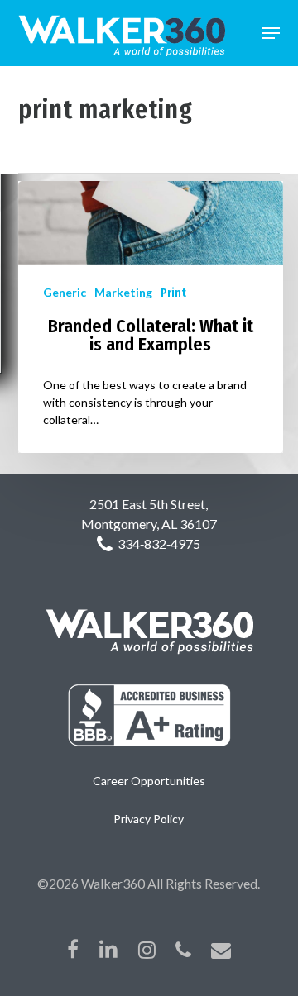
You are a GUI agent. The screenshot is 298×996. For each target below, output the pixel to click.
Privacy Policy (148, 819)
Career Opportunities (149, 781)
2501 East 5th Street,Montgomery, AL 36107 (149, 513)
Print (173, 293)
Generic (64, 292)
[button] (271, 33)
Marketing (123, 292)
